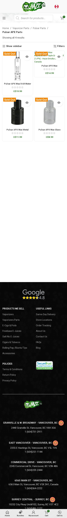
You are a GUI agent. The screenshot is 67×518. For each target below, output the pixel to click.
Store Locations (44, 320)
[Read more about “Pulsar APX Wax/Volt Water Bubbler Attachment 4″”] (27, 57)
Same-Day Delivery (45, 314)
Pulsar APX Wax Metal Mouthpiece (18, 131)
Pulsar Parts (39, 28)
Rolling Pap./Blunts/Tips (14, 347)
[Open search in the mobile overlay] (33, 18)
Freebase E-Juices (11, 331)
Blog (38, 347)
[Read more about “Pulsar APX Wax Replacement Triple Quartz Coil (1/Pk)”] (59, 57)
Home (5, 28)
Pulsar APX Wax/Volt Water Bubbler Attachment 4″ (17, 85)
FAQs (38, 342)
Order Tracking (43, 325)
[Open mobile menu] (4, 18)
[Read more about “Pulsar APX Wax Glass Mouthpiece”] (59, 102)
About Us (40, 331)
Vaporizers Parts (11, 320)
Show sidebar (14, 46)
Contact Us (41, 336)
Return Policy (9, 375)
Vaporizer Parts (21, 28)
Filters (61, 46)
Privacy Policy (9, 380)
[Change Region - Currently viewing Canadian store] (56, 6)
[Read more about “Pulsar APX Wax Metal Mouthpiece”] (27, 102)
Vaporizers (8, 314)
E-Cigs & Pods (9, 325)
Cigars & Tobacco (11, 342)
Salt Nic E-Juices (10, 336)
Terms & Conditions (12, 369)
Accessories (8, 353)
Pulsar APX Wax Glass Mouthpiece (49, 131)
